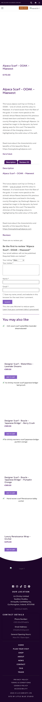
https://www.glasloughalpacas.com (17, 149)
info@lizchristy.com (21, 630)
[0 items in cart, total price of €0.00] (39, 2)
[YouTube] (25, 586)
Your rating (8, 260)
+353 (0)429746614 (21, 622)
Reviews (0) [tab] (24, 162)
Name (6, 279)
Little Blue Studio (25, 696)
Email (6, 286)
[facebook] (13, 586)
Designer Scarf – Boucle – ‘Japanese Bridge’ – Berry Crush (20, 421)
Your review (8, 263)
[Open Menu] (2, 8)
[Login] (35, 2)
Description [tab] (11, 162)
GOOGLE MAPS (21, 609)
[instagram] (17, 586)
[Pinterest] (29, 586)
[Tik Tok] (21, 586)
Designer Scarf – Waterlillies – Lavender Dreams (19, 365)
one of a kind (15, 187)
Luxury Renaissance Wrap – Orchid (18, 537)
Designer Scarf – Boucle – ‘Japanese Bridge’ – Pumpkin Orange (18, 479)
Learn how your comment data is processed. (21, 309)
